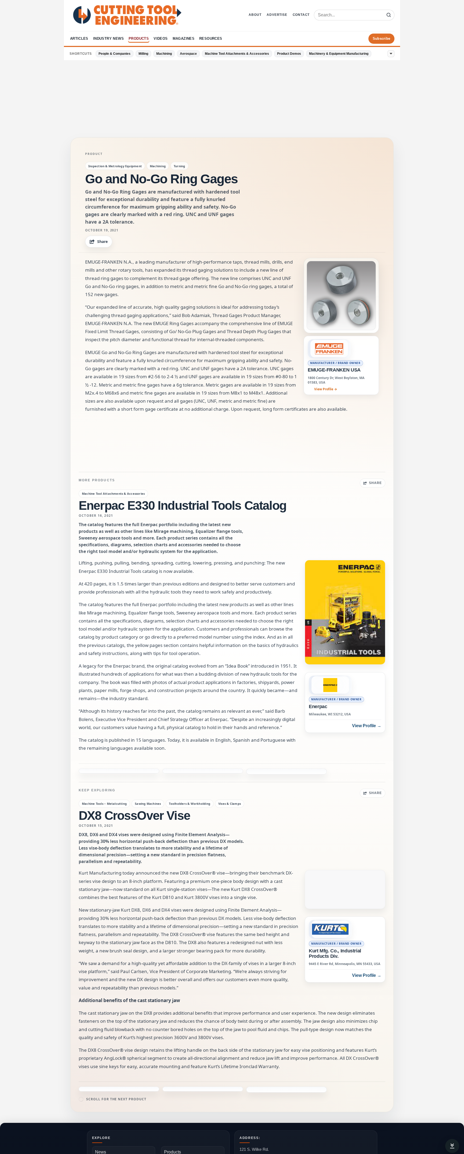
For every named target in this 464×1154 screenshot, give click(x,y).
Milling (143, 54)
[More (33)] (390, 53)
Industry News (108, 39)
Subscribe (381, 39)
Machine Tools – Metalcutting (104, 804)
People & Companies (114, 54)
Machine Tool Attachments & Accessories (237, 54)
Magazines (184, 39)
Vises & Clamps (229, 804)
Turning (179, 166)
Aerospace (188, 54)
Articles (79, 39)
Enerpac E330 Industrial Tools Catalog (182, 505)
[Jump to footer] (452, 1146)
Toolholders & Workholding (189, 804)
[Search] (388, 15)
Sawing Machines (148, 804)
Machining (164, 54)
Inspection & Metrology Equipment (115, 166)
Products (139, 39)
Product (93, 153)
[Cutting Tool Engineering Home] (127, 15)
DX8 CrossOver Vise (134, 815)
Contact (301, 14)
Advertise (277, 14)
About (255, 14)
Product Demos (289, 54)
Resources (210, 39)
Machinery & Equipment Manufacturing (338, 54)
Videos (161, 39)
